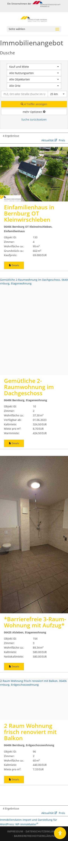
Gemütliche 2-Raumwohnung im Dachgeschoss (29, 387)
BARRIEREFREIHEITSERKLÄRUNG (35, 836)
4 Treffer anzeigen (35, 104)
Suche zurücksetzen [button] (34, 119)
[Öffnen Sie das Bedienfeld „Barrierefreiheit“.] (60, 833)
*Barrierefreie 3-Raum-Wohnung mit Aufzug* (35, 622)
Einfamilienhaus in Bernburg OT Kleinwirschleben (29, 213)
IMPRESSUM (15, 831)
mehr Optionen (33, 112)
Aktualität (47, 140)
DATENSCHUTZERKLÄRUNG (43, 831)
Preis (62, 140)
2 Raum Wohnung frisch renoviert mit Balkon (30, 732)
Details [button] (15, 265)
